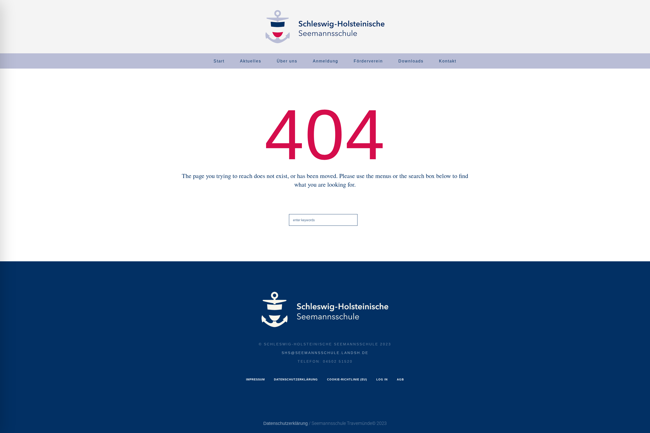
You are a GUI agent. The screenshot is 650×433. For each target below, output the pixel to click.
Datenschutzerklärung (296, 379)
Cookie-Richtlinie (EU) (347, 379)
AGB (400, 379)
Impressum (255, 379)
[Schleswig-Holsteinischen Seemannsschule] (325, 309)
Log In (382, 379)
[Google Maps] (12, 61)
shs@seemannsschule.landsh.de (325, 353)
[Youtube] (20, 61)
